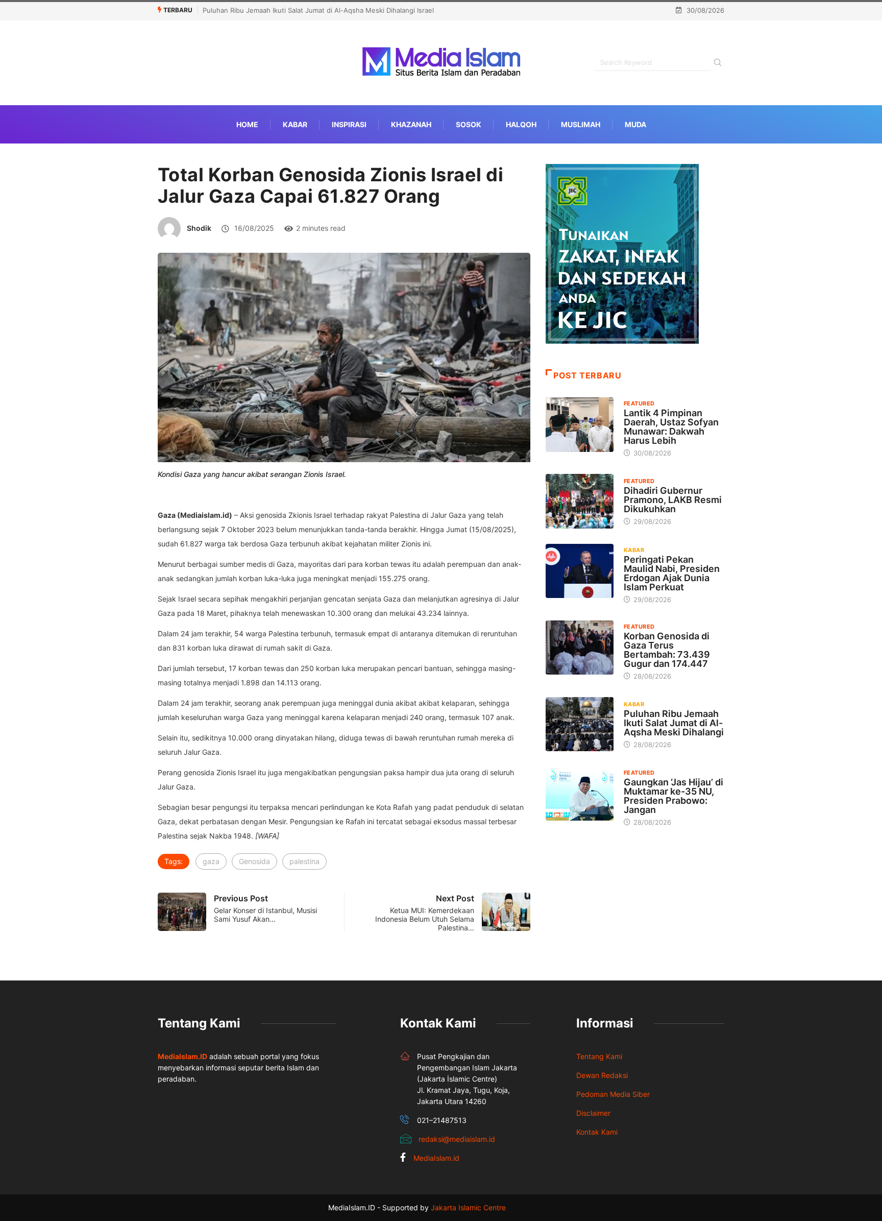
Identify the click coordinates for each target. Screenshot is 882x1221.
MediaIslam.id (436, 1158)
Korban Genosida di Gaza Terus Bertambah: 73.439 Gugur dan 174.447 (667, 650)
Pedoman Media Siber (613, 1094)
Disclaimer (593, 1113)
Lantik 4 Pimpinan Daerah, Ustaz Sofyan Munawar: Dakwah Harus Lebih (671, 427)
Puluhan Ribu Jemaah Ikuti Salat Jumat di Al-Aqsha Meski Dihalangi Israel (318, 10)
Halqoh (521, 124)
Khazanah (411, 124)
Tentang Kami (599, 1056)
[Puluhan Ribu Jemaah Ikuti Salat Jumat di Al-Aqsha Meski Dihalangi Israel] (580, 724)
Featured (639, 403)
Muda (635, 124)
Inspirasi (349, 124)
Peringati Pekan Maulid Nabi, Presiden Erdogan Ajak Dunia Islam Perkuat (672, 573)
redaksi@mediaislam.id (457, 1139)
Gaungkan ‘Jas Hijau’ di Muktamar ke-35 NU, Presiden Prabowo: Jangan (673, 796)
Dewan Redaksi (602, 1075)
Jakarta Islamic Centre (468, 1207)
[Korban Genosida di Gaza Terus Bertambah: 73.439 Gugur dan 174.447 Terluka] (580, 647)
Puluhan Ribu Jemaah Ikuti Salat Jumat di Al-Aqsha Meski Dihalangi (674, 722)
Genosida (254, 861)
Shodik (199, 228)
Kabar (295, 124)
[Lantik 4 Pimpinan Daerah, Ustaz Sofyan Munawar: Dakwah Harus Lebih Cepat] (580, 424)
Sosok (468, 124)
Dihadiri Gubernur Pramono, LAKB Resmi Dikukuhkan (673, 499)
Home (247, 124)
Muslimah (580, 124)
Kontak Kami (597, 1132)
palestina (304, 861)
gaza (211, 861)
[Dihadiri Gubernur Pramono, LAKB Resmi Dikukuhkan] (580, 501)
